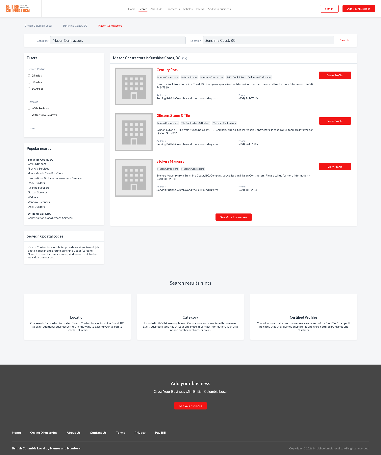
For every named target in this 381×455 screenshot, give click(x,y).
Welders (33, 197)
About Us (156, 9)
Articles (188, 9)
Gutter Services (38, 192)
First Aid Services (38, 168)
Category (42, 40)
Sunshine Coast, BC (75, 25)
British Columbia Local (38, 25)
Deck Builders (36, 182)
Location (195, 40)
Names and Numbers (65, 448)
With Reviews (40, 108)
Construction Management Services (50, 217)
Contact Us (172, 9)
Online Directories (43, 432)
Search (143, 9)
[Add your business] (190, 401)
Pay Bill (200, 9)
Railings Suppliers (38, 187)
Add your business (219, 9)
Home (132, 9)
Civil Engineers (37, 163)
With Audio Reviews (44, 114)
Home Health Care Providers (45, 173)
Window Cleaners (39, 202)
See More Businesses (233, 217)
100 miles (37, 88)
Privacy (140, 432)
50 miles (37, 82)
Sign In (329, 8)
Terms (120, 432)
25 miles (37, 75)
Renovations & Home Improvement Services (55, 178)
